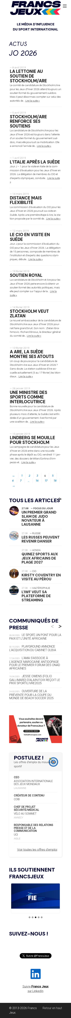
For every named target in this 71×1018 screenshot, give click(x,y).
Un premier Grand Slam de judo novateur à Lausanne (39, 518)
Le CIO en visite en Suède (30, 237)
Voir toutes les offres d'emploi (37, 849)
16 (37, 481)
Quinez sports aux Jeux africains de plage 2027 (40, 558)
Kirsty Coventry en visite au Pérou (41, 577)
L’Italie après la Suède (35, 162)
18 (55, 481)
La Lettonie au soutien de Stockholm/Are (28, 76)
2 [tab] (32, 917)
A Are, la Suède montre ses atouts (32, 354)
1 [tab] (29, 917)
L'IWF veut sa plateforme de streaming (36, 596)
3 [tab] (35, 917)
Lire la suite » (32, 100)
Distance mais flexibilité (26, 200)
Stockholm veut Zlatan (29, 314)
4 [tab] (38, 917)
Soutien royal (26, 275)
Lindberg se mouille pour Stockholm (32, 440)
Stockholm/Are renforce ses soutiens (28, 121)
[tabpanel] (35, 896)
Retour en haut (52, 1008)
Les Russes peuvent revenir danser (41, 539)
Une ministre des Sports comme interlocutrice (28, 397)
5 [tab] (41, 917)
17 (46, 481)
